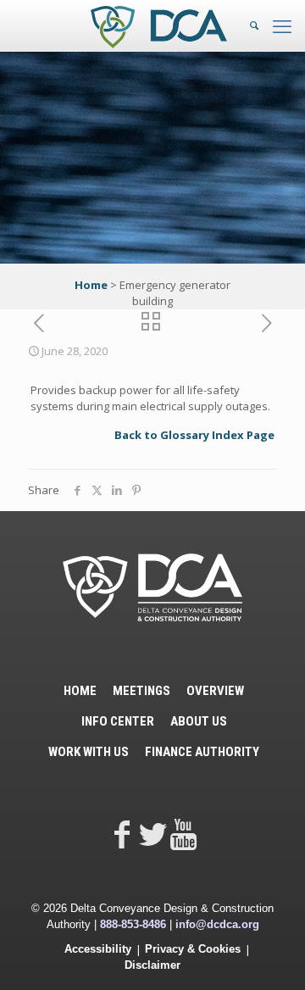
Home (91, 284)
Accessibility (97, 949)
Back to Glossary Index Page (194, 434)
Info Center (117, 721)
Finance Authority (202, 751)
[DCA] (159, 25)
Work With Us (88, 751)
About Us (198, 721)
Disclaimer (152, 965)
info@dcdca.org (217, 924)
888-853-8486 (133, 924)
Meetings (141, 690)
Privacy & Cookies (193, 949)
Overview (215, 690)
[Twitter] (152, 833)
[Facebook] (122, 833)
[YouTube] (183, 833)
